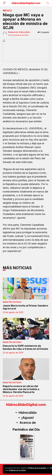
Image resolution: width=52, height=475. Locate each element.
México (7, 10)
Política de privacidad (37, 468)
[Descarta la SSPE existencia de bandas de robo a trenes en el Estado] (26, 329)
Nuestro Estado (12, 302)
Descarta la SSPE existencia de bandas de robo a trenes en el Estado (25, 347)
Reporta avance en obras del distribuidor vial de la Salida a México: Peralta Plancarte (21, 389)
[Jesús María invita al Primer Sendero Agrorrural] (26, 288)
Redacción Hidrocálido (19, 32)
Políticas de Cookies (17, 470)
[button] (5, 3)
